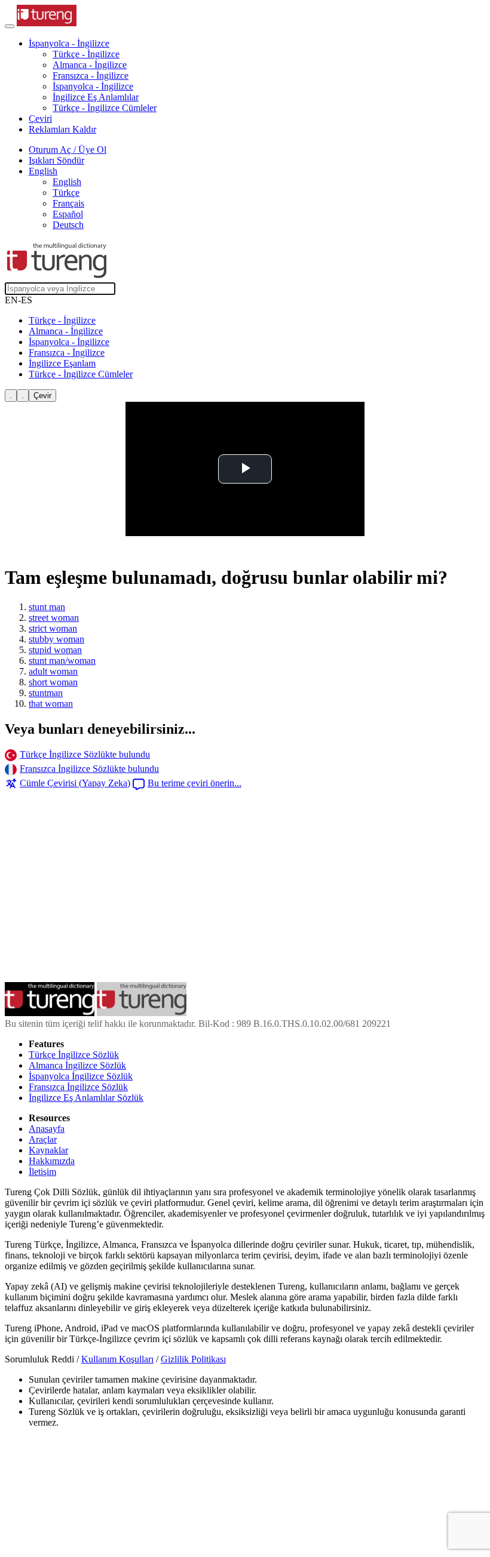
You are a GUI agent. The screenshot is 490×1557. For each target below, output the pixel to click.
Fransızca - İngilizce (90, 75)
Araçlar (43, 1139)
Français (68, 203)
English (67, 182)
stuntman (46, 693)
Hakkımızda (52, 1161)
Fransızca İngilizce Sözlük (78, 1087)
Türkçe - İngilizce (86, 54)
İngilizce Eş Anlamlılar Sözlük (86, 1098)
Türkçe (66, 192)
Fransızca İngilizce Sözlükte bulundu (89, 769)
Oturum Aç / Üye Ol (67, 149)
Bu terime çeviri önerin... (194, 783)
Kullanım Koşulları (117, 1359)
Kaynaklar (48, 1150)
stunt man (47, 607)
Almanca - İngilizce (90, 65)
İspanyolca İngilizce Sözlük (81, 1076)
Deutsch (68, 225)
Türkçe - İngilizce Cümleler (105, 108)
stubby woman (56, 639)
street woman (54, 618)
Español (68, 214)
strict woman (53, 628)
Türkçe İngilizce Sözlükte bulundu (85, 754)
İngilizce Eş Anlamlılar (96, 97)
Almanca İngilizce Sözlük (77, 1065)
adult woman (53, 671)
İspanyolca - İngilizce (93, 86)
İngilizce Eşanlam (62, 363)
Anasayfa (47, 1129)
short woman (53, 682)
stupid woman (55, 650)
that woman (51, 704)
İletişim (42, 1172)
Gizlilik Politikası (193, 1359)
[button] (69, 43)
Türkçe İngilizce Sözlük (74, 1055)
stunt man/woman (62, 661)
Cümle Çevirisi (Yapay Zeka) (75, 783)
